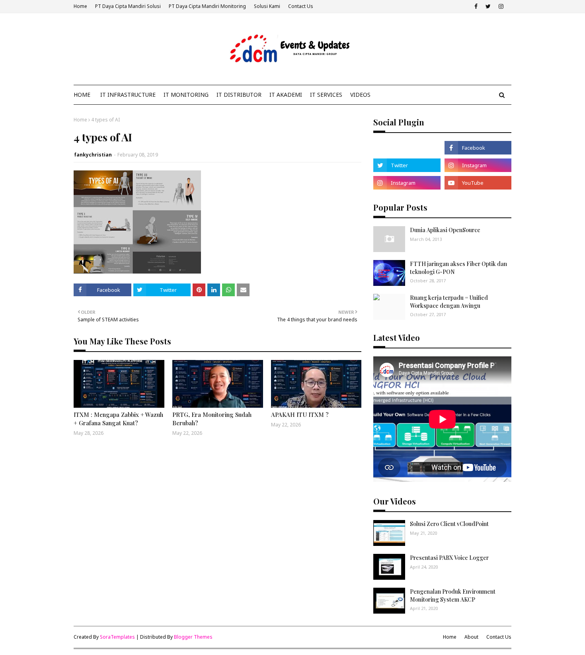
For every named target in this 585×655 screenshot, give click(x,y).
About (471, 636)
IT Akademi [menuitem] (285, 94)
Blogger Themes (193, 636)
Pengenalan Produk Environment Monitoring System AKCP (452, 595)
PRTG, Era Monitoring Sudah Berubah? (212, 419)
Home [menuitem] (82, 94)
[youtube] (478, 183)
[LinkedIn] (406, 147)
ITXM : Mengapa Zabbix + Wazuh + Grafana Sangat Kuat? (118, 419)
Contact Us (300, 6)
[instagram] (501, 6)
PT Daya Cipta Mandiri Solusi (128, 6)
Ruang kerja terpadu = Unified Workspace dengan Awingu (449, 301)
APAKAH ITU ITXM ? (300, 414)
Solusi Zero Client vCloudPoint (449, 524)
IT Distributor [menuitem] (238, 94)
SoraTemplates (117, 636)
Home (80, 6)
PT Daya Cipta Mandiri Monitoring (207, 6)
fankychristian (93, 154)
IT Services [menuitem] (326, 94)
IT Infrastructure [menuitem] (128, 94)
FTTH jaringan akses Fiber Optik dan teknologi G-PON (458, 268)
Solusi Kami (267, 6)
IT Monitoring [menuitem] (186, 94)
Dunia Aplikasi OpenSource (445, 230)
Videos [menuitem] (360, 94)
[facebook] (476, 6)
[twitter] (488, 6)
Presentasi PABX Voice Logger (449, 557)
